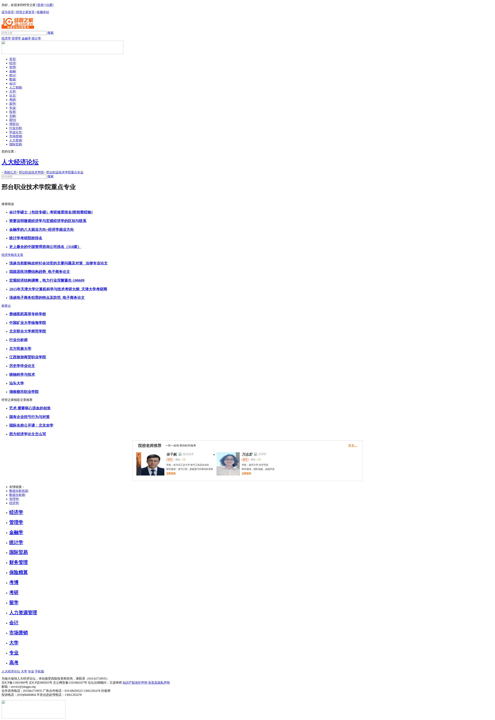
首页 (12, 59)
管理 (12, 67)
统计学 (36, 38)
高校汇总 (10, 172)
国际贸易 (15, 144)
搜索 (50, 32)
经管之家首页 (25, 12)
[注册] (49, 5)
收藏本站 (43, 12)
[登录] (40, 5)
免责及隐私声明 (159, 682)
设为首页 (8, 12)
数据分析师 (17, 495)
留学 (12, 103)
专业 (12, 107)
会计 (12, 83)
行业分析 (15, 128)
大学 (12, 91)
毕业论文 (15, 132)
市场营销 (15, 136)
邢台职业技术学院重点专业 (64, 172)
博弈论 (14, 124)
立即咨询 (166, 473)
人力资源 (15, 140)
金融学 (26, 38)
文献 (12, 116)
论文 (12, 95)
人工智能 (15, 87)
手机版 (39, 671)
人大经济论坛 (11, 671)
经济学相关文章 (12, 254)
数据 (12, 79)
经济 (12, 63)
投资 (12, 111)
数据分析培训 (18, 490)
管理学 (16, 38)
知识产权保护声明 (135, 682)
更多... (352, 445)
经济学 (6, 38)
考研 (12, 99)
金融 (12, 71)
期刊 (12, 120)
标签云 (6, 305)
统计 (12, 75)
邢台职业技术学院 (31, 172)
